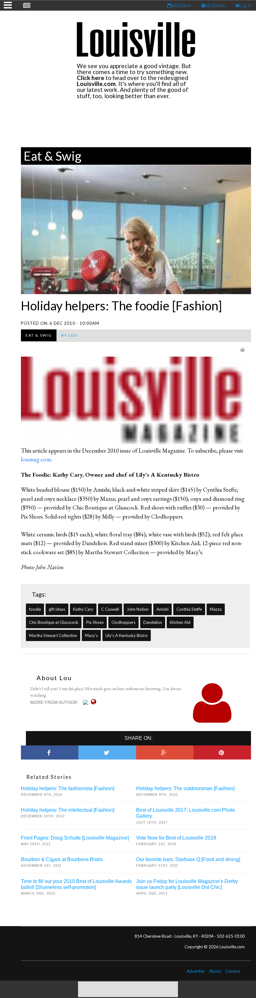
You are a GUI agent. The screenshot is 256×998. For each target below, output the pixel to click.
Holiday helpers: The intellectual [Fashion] (67, 810)
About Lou (54, 677)
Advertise (195, 971)
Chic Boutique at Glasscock (53, 622)
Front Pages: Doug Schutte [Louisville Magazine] (75, 837)
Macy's (91, 635)
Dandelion (152, 622)
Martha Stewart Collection (53, 635)
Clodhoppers (123, 622)
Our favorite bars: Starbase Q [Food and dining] (188, 859)
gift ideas (57, 609)
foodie (35, 609)
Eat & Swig (52, 155)
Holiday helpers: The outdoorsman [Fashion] (185, 788)
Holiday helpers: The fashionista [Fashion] (67, 788)
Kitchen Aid (180, 622)
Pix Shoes (95, 622)
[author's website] (95, 702)
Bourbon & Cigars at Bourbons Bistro (62, 859)
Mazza (216, 609)
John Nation (138, 609)
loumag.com (36, 459)
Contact (232, 971)
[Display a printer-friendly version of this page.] (242, 349)
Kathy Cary (83, 609)
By (69, 335)
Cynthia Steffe (189, 609)
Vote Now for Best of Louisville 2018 (176, 837)
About (215, 971)
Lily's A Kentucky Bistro (127, 635)
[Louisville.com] (86, 702)
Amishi (162, 609)
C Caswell (110, 609)
